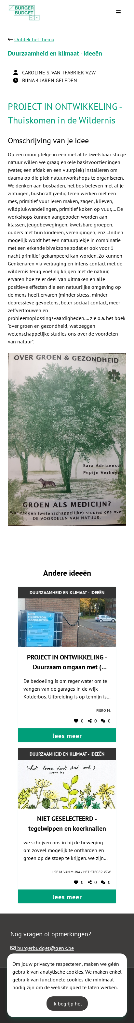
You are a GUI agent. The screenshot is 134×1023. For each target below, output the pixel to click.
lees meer (67, 736)
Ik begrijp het (67, 1003)
